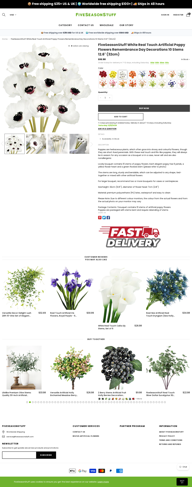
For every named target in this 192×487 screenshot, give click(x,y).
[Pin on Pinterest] (99, 217)
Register (178, 14)
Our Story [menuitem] (126, 25)
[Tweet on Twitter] (104, 217)
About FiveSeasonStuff (171, 432)
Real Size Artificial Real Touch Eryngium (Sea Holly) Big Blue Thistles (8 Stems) (112, 314)
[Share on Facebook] (108, 217)
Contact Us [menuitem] (86, 25)
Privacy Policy (167, 436)
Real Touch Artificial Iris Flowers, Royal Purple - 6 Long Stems (14, 314)
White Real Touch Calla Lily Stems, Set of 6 (64, 327)
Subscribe (46, 455)
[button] (103, 74)
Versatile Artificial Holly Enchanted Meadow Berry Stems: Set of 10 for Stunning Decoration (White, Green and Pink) (64, 394)
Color (100, 68)
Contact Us (79, 432)
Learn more (103, 481)
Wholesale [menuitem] (107, 25)
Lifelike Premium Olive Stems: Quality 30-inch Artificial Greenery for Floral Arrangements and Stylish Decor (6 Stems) (16, 394)
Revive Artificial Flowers (86, 436)
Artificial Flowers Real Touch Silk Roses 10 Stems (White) (160, 314)
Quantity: (103, 92)
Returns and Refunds (170, 444)
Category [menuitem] (65, 25)
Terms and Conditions (170, 440)
